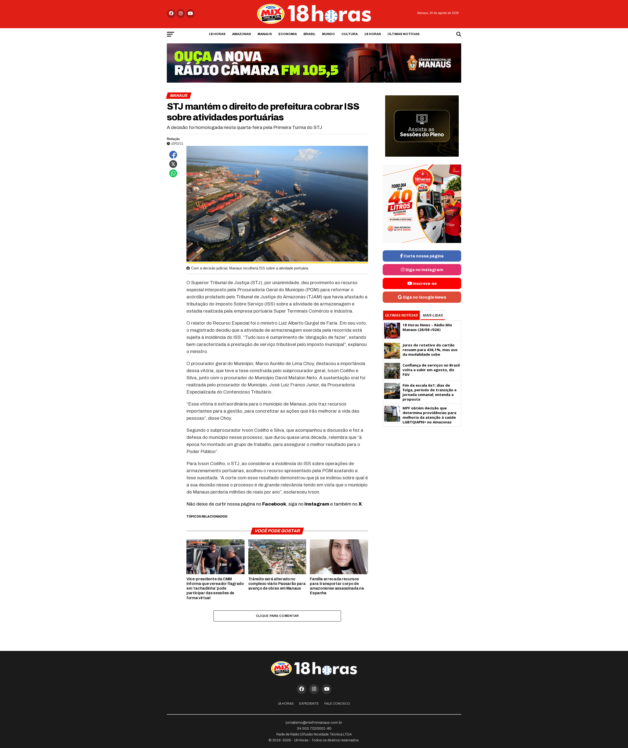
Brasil (309, 34)
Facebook (274, 504)
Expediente (309, 703)
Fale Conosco (337, 703)
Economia (287, 34)
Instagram (316, 504)
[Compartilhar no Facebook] (173, 155)
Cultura (349, 34)
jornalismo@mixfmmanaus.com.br (314, 722)
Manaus (265, 34)
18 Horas (217, 34)
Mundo (328, 34)
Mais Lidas (433, 315)
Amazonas (241, 34)
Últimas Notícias (403, 34)
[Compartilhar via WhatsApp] (173, 173)
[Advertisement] (422, 467)
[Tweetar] (173, 164)
